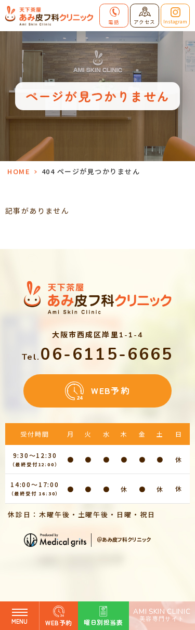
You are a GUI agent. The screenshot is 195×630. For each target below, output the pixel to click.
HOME (18, 171)
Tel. (98, 357)
